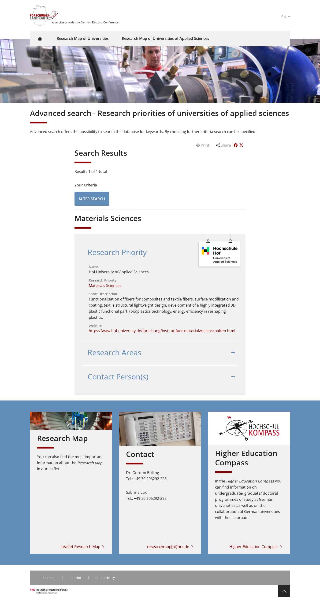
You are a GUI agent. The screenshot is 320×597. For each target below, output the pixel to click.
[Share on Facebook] (236, 145)
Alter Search (91, 198)
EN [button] (284, 16)
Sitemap (49, 577)
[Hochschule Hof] (220, 254)
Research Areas (114, 352)
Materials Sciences (105, 285)
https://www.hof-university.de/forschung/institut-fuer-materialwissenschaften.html (162, 330)
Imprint (75, 577)
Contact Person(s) (118, 376)
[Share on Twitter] (241, 145)
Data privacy (105, 577)
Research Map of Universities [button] (83, 38)
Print (205, 145)
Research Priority (117, 252)
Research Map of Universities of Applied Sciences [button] (165, 38)
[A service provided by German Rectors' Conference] (44, 15)
